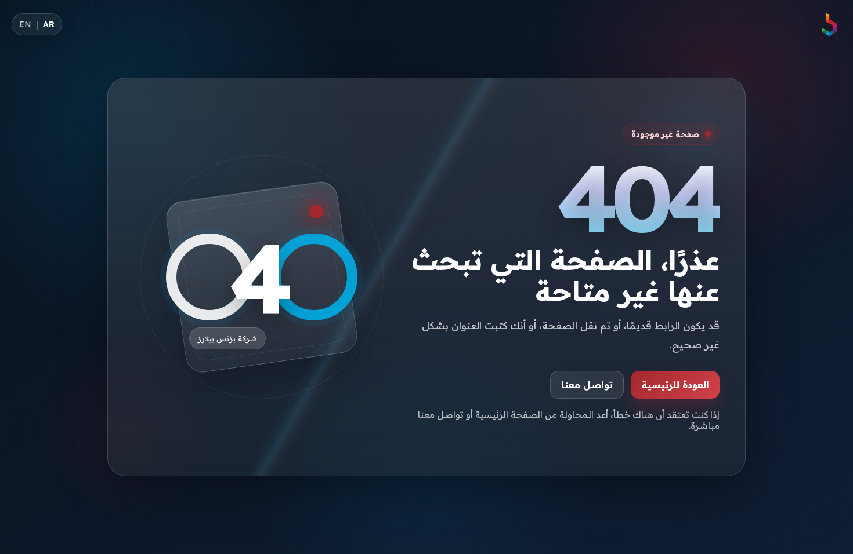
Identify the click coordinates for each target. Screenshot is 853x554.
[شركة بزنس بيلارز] (828, 24)
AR (49, 24)
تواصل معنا (587, 385)
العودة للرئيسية (675, 385)
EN (25, 24)
